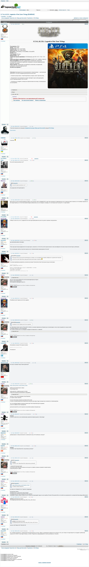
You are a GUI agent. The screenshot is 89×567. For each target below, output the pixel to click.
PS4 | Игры (36, 18)
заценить (36, 158)
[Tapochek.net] (10, 6)
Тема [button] (68, 10)
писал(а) (16, 183)
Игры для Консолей (21, 18)
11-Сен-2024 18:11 (15, 343)
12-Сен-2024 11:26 (15, 445)
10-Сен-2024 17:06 (15, 137)
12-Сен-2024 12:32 (15, 497)
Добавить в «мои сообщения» (81, 18)
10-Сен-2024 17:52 (15, 160)
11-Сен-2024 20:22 (15, 362)
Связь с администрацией (44, 562)
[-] (30, 126)
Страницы (3, 16)
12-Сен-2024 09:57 (15, 432)
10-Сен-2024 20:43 (15, 218)
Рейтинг (3, 41)
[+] (23, 24)
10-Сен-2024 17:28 (15, 158)
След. (10, 16)
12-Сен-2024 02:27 (15, 414)
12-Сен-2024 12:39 (15, 530)
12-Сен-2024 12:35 (15, 516)
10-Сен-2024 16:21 (15, 126)
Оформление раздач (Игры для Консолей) (35, 128)
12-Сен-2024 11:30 (15, 457)
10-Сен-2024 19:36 (15, 199)
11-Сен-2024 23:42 (15, 383)
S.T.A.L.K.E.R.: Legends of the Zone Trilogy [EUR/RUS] (18, 14)
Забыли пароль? (62, 10)
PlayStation (30, 18)
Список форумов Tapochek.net (8, 18)
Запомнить (51, 10)
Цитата (86, 137)
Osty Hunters (13, 130)
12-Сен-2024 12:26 (15, 481)
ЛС (7, 124)
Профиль (4, 124)
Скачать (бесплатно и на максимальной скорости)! (28, 98)
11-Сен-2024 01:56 (15, 320)
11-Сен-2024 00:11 (15, 253)
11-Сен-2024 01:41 (15, 298)
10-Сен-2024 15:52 (15, 24)
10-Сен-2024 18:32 (15, 180)
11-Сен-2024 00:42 (15, 275)
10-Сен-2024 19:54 (15, 216)
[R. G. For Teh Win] (13, 287)
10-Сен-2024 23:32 (15, 240)
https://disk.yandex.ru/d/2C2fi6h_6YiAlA (18, 385)
